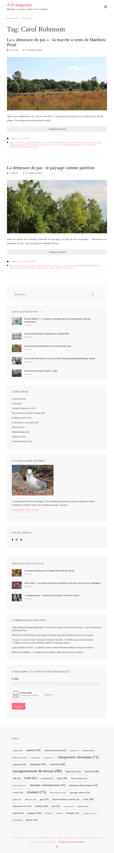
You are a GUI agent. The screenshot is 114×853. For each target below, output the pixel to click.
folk (17, 778)
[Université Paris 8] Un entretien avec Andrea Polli (46, 334)
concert (57, 764)
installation (47, 778)
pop (44, 799)
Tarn (51, 268)
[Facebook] (12, 540)
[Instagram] (17, 540)
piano (17, 799)
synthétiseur (82, 806)
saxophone (16, 147)
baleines (88, 750)
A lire (14, 403)
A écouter (24, 138)
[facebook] (57, 846)
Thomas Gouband (64, 268)
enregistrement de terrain (37, 771)
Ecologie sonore (28, 261)
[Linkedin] (21, 540)
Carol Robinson (34, 143)
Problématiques (18, 432)
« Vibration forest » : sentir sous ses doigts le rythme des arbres (51, 595)
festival (57, 266)
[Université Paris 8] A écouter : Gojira (40, 371)
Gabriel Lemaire (61, 143)
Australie (74, 750)
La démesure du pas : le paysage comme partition (51, 167)
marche (87, 143)
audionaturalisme (55, 750)
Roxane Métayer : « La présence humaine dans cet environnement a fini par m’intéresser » (57, 320)
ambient (18, 751)
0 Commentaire (34, 50)
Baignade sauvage (24, 266)
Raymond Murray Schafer (65, 799)
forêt (30, 778)
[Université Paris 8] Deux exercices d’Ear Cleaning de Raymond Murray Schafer (59, 358)
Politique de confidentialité (71, 842)
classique (38, 764)
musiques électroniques (83, 785)
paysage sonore (61, 145)
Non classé (16, 427)
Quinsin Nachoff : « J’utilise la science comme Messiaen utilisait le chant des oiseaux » (56, 647)
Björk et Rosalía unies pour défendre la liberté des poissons (68, 635)
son (56, 806)
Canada (35, 758)
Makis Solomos (79, 778)
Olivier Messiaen (58, 793)
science (41, 806)
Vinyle (48, 813)
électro (32, 819)
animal (33, 750)
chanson (19, 764)
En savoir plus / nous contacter (25, 510)
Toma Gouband (30, 147)
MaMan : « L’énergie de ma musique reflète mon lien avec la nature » (53, 652)
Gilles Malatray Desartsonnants (25, 627)
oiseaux (36, 792)
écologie (72, 813)
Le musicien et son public (23, 422)
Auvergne (19, 143)
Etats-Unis (73, 771)
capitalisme (49, 758)
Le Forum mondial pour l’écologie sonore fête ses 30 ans (49, 570)
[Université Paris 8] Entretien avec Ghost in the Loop (47, 346)
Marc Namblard (19, 785)
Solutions (16, 436)
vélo (59, 813)
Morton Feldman (26, 268)
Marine (15, 652)
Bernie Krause (20, 758)
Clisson (48, 143)
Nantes (47, 145)
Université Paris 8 (19, 441)
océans (18, 792)
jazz (62, 778)
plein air (75, 145)
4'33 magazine (19, 5)
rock (88, 799)
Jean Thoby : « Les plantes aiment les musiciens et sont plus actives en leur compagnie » (63, 583)
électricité (17, 820)
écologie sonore (89, 813)
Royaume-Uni (22, 806)
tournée (18, 813)
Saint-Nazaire (88, 145)
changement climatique (78, 757)
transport (34, 813)
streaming (68, 806)
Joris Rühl (76, 143)
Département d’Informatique (24, 635)
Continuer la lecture (57, 129)
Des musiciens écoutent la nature (26, 413)
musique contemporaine (30, 145)
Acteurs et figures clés (21, 408)
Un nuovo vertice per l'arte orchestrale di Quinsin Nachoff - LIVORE (42, 640)
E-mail (15, 679)
